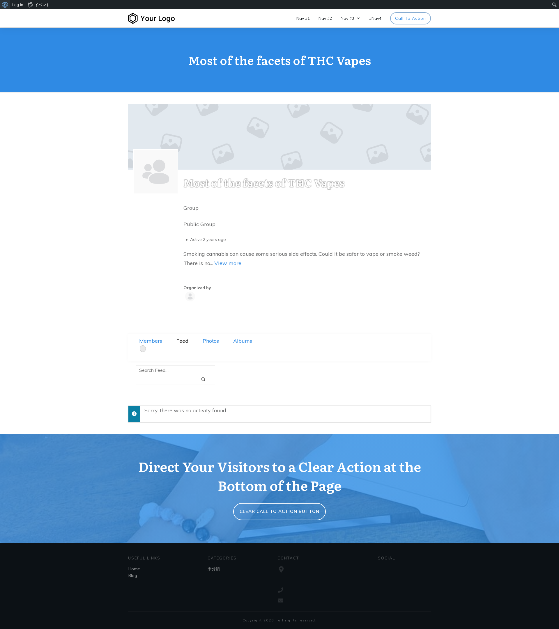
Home (134, 568)
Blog (132, 575)
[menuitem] (5, 4)
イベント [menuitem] (42, 4)
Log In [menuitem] (17, 4)
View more (227, 263)
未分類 (214, 568)
